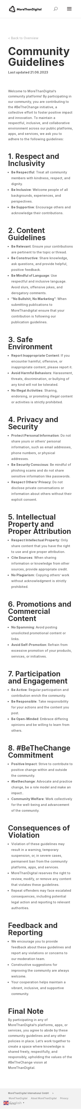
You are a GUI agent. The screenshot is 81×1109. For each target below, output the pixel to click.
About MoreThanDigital (44, 1098)
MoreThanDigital (18, 1098)
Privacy (64, 1098)
